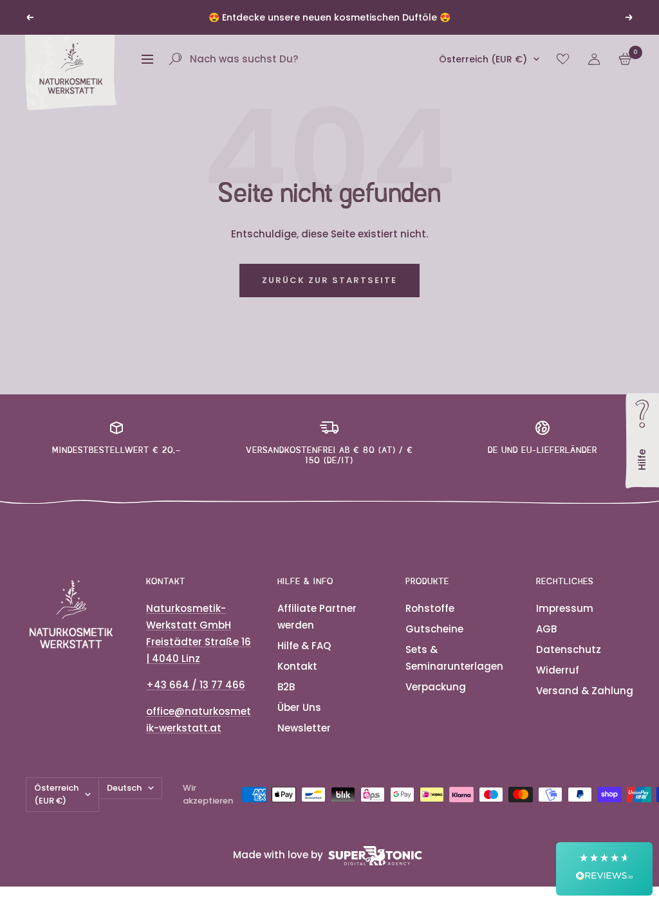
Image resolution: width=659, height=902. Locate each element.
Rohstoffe (429, 608)
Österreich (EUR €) (483, 59)
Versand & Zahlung (584, 690)
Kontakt (297, 666)
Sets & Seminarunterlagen (454, 658)
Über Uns (299, 707)
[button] (604, 869)
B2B (286, 687)
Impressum (564, 608)
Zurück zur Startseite (329, 280)
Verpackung (435, 687)
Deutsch (124, 788)
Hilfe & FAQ (304, 645)
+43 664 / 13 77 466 (195, 685)
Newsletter (304, 728)
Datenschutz (568, 649)
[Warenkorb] (625, 59)
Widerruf (557, 670)
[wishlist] (563, 59)
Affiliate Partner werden (317, 617)
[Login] (594, 59)
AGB (546, 629)
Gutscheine (434, 629)
